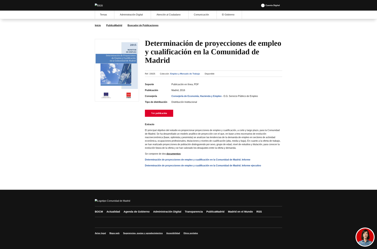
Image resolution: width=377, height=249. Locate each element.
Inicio (98, 25)
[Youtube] (125, 222)
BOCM (99, 211)
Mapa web (114, 233)
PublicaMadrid (114, 25)
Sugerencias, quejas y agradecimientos (143, 233)
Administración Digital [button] (131, 14)
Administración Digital (167, 211)
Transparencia (194, 211)
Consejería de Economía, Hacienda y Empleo (196, 96)
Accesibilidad (173, 233)
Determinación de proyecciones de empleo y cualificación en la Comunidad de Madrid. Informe (197, 159)
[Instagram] (108, 222)
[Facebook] (99, 222)
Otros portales (190, 233)
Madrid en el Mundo (240, 211)
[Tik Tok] (152, 222)
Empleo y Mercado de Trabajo (185, 74)
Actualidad (113, 211)
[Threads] (178, 222)
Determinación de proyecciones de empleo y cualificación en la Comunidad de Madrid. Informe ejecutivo (203, 165)
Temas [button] (103, 14)
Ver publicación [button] (159, 113)
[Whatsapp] (143, 222)
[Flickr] (161, 222)
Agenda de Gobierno (137, 211)
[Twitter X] (117, 222)
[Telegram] (170, 222)
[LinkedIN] (134, 222)
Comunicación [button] (201, 14)
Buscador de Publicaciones (143, 25)
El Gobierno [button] (228, 14)
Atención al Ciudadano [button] (169, 14)
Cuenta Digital (273, 5)
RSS (259, 211)
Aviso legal (100, 233)
